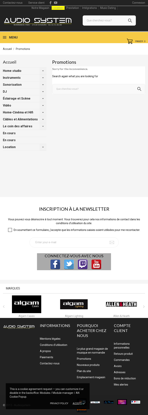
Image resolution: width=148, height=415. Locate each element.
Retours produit (123, 353)
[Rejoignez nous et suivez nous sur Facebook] (55, 264)
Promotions (84, 358)
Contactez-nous (13, 2)
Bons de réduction (125, 378)
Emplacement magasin (91, 377)
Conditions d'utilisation (53, 344)
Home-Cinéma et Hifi (18, 112)
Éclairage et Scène (16, 98)
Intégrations (89, 7)
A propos (45, 351)
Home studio (12, 71)
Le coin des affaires (17, 126)
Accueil (9, 62)
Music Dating (108, 7)
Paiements (46, 357)
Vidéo (7, 105)
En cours (9, 133)
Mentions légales (50, 338)
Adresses (119, 372)
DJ (5, 91)
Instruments (12, 78)
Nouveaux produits (88, 364)
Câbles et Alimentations (20, 119)
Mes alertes (121, 384)
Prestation (72, 7)
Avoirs (118, 366)
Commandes (122, 359)
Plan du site (84, 371)
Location (58, 7)
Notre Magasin (40, 7)
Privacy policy (59, 403)
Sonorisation (12, 84)
